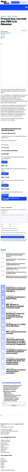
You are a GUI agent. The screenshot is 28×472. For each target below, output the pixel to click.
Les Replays (4, 427)
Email (2, 226)
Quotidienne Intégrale (10, 391)
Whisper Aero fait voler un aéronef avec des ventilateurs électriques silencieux (16, 277)
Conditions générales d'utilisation (9, 431)
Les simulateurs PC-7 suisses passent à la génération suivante (16, 268)
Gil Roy (25, 30)
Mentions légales (5, 432)
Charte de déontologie (6, 429)
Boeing (2, 463)
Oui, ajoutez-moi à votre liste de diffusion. (10, 228)
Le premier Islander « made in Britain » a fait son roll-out (16, 260)
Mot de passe (4, 144)
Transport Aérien (5, 452)
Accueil (3, 16)
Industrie (8, 252)
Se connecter (23, 2)
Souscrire (5, 173)
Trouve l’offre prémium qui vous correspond (10, 198)
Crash (2, 464)
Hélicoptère (4, 449)
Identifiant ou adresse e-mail (8, 140)
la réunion (3, 37)
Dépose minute (4, 447)
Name (2, 224)
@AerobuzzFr (4, 424)
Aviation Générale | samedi (11, 399)
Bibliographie (4, 461)
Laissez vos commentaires (6, 32)
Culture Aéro (4, 443)
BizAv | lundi (7, 392)
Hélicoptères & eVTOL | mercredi (12, 395)
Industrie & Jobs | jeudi (10, 396)
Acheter (4, 162)
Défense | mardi (8, 394)
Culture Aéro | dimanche (10, 400)
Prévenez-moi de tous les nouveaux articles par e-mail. (12, 234)
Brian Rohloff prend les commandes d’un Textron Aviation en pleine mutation (15, 255)
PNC (1, 38)
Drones (2, 466)
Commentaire (3, 212)
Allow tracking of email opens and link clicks (10, 230)
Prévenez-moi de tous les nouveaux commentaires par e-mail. (14, 232)
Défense (7, 266)
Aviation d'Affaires (9, 270)
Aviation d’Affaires (5, 440)
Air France (3, 460)
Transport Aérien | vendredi (11, 398)
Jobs (2, 30)
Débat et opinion (5, 444)
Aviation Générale (9, 275)
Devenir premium (15, 2)
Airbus (2, 458)
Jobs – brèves (12, 16)
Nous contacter (5, 434)
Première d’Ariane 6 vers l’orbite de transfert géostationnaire (15, 264)
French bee (3, 36)
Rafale (2, 467)
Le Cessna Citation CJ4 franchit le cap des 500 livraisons (16, 272)
